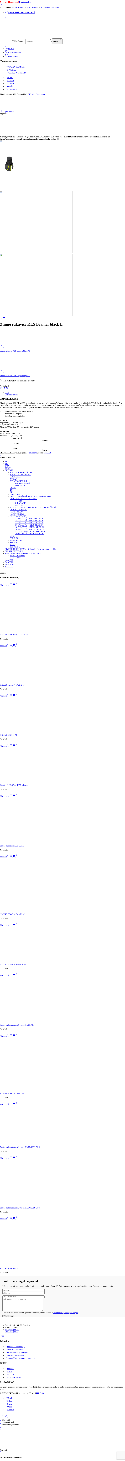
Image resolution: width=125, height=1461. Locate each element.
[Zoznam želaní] (2, 318)
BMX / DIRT (15, 494)
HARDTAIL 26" (16, 512)
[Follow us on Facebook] (1, 1336)
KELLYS (47, 453)
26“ (6, 464)
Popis (7, 393)
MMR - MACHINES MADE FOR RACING (23, 553)
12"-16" (13, 488)
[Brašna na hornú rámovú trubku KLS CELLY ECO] (62, 1183)
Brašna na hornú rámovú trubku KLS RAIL (17, 1025)
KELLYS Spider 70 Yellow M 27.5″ (14, 964)
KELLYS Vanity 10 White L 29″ (12, 685)
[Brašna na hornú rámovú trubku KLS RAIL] (62, 1000)
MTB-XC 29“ (20, 485)
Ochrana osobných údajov (17, 1352)
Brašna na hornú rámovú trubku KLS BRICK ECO (20, 1147)
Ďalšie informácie (11, 395)
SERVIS (10, 83)
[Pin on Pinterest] (5, 388)
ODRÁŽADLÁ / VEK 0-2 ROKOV (29, 534)
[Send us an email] (3, 1336)
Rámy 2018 (9, 564)
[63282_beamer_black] (36, 253)
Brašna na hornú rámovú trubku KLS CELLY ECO (20, 1208)
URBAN (13, 479)
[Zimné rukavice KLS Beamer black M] (2, 347)
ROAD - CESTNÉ (17, 540)
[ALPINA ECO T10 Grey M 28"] (62, 885)
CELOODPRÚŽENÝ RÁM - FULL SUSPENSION (30, 496)
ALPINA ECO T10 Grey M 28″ (12, 914)
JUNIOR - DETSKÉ (18, 516)
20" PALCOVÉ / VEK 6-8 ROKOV (29, 525)
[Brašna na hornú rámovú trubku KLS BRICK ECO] (62, 1125)
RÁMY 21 (9, 566)
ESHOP (10, 81)
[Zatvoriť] (1, 455)
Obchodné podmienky (16, 1347)
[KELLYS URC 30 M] (62, 715)
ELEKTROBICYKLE (14, 551)
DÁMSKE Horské (22, 483)
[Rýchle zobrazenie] (17, 585)
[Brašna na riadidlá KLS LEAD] (62, 821)
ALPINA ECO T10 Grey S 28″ (12, 1093)
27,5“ (7, 466)
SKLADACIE (20, 503)
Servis (9, 1404)
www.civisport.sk (11, 1332)
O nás (9, 1407)
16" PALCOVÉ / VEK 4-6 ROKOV (29, 523)
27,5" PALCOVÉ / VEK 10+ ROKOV (30, 531)
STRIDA (13, 542)
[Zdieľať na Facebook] (3, 388)
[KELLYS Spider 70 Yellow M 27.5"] (62, 944)
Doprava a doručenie (15, 1349)
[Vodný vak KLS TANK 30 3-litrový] (62, 765)
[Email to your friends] (7, 388)
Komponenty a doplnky (50, 7)
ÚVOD (10, 78)
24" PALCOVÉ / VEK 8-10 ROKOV (29, 527)
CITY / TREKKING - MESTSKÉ (23, 499)
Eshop (9, 1401)
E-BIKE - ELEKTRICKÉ (20, 475)
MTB (12, 536)
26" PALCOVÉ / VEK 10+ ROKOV (29, 529)
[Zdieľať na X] (1, 388)
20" (11, 490)
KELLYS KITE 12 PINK (10, 1268)
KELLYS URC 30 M (8, 735)
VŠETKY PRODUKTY (17, 73)
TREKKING (15, 477)
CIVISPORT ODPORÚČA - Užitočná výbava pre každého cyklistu (31, 549)
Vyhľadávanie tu (19, 41)
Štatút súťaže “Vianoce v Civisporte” (21, 1358)
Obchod (10, 1369)
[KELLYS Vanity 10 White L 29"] (62, 665)
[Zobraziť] (1, 5)
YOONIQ (19, 505)
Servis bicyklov (32, 7)
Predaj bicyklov (18, 7)
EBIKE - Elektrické (17, 556)
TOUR (12, 545)
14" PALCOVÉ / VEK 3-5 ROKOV (29, 521)
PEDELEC (14, 538)
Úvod (31, 94)
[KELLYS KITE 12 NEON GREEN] (62, 610)
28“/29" (8, 468)
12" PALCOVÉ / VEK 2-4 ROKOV (29, 518)
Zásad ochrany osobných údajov (65, 1313)
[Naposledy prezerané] (6, 1418)
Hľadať (55, 41)
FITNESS (18, 501)
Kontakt (10, 1410)
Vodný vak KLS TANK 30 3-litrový (14, 785)
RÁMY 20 (9, 562)
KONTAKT (12, 89)
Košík (9, 1372)
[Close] (1, 1425)
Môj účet (10, 1374)
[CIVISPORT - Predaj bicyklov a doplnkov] (18, 37)
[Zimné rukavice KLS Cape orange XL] (2, 372)
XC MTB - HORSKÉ (18, 481)
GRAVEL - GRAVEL (18, 510)
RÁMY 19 (9, 560)
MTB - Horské (15, 558)
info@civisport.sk (12, 1330)
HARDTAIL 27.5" (17, 514)
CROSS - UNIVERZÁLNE (21, 472)
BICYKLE (11, 70)
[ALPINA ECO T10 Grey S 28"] (62, 1064)
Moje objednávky (14, 1377)
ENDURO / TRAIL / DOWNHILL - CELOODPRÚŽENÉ (33, 507)
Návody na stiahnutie (15, 1355)
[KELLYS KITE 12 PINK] (62, 1243)
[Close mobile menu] (1, 1429)
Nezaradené (40, 94)
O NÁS (10, 86)
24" (6, 461)
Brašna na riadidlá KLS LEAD (12, 846)
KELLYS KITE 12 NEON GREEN (14, 635)
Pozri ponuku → (26, 2)
